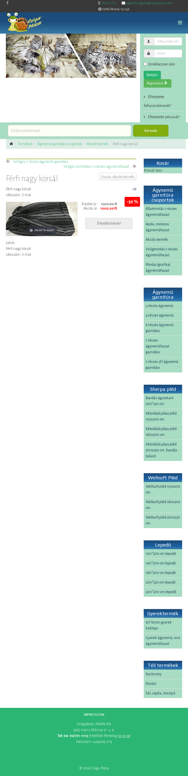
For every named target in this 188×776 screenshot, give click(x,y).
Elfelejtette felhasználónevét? (157, 101)
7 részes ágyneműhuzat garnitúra (157, 346)
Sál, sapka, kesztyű (160, 693)
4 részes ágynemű (160, 315)
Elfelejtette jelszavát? (163, 117)
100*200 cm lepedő (161, 554)
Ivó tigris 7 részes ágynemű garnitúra (40, 162)
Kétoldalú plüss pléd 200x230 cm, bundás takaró (161, 450)
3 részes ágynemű (159, 306)
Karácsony (154, 674)
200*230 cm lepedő (161, 582)
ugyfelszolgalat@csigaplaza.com (149, 3)
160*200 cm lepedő (161, 563)
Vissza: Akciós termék (117, 177)
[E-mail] (134, 189)
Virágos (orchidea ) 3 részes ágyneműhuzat (96, 166)
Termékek (25, 144)
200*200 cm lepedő (161, 592)
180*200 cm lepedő (161, 573)
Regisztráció (155, 83)
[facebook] (7, 3)
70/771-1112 (108, 3)
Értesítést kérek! (109, 223)
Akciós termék (97, 144)
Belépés (152, 75)
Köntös (151, 684)
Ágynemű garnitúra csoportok (59, 144)
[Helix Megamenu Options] (180, 23)
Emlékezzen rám (162, 64)
